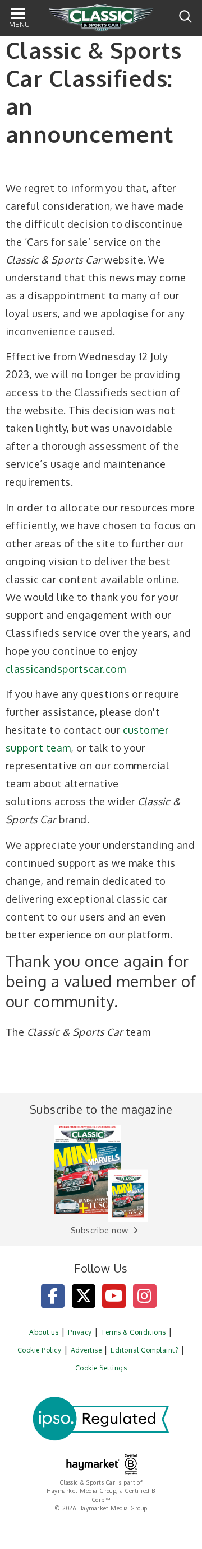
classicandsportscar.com (66, 669)
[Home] (101, 18)
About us (44, 1332)
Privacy (79, 1332)
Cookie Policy (39, 1350)
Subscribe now (99, 1230)
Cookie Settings (101, 1368)
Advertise (86, 1350)
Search (185, 16)
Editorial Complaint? (144, 1350)
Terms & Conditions (133, 1332)
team (58, 747)
